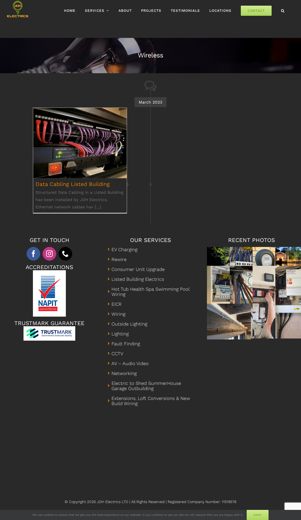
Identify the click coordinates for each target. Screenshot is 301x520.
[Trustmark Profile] (49, 328)
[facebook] (33, 254)
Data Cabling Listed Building (80, 139)
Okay (257, 514)
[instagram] (49, 254)
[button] (283, 10)
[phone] (65, 254)
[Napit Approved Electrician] (49, 272)
